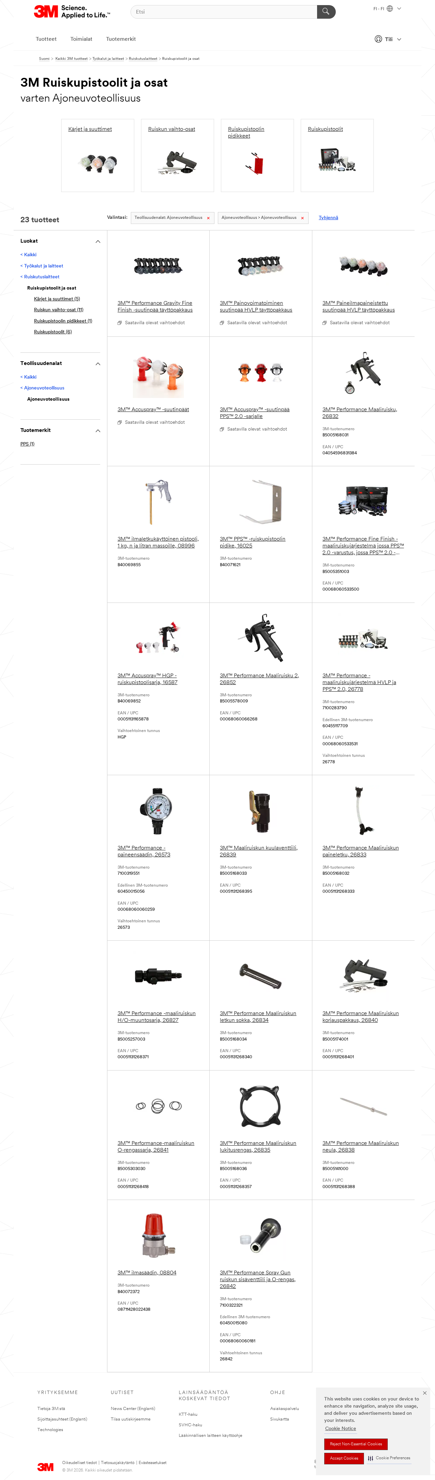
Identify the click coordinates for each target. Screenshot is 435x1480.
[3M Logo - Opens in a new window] (72, 12)
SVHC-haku (190, 1425)
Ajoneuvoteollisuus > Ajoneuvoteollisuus (259, 218)
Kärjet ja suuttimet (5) (57, 299)
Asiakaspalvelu (284, 1409)
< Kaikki (28, 255)
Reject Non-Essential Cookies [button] (356, 1444)
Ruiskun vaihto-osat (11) (58, 310)
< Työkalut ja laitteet (41, 266)
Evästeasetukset (153, 1463)
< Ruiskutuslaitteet (39, 277)
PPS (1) (27, 444)
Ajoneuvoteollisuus (168, 218)
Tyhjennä (328, 218)
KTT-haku (188, 1414)
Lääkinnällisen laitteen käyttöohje (210, 1435)
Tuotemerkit (121, 39)
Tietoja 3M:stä (51, 1409)
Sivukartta (279, 1419)
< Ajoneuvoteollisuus (42, 388)
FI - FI (379, 9)
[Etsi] (326, 12)
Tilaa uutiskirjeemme (131, 1419)
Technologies (50, 1430)
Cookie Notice (340, 1428)
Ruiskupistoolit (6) (53, 332)
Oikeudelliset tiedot (79, 1463)
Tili (389, 39)
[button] (389, 1458)
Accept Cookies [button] (344, 1459)
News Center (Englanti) (133, 1409)
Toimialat (81, 39)
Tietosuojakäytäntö (118, 1463)
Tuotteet (46, 39)
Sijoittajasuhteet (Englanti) (62, 1419)
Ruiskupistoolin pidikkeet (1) (63, 321)
